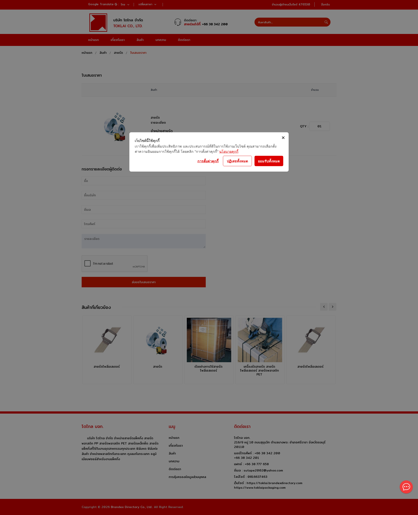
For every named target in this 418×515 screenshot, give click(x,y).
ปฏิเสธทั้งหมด (237, 161)
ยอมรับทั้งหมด (269, 161)
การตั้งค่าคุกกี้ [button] (208, 161)
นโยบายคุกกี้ (228, 151)
